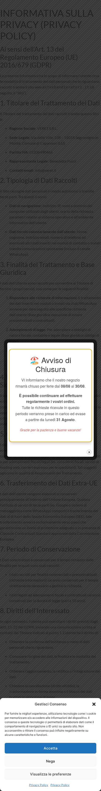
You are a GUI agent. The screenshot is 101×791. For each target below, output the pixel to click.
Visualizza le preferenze (50, 774)
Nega (50, 761)
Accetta (51, 748)
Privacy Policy (38, 785)
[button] (94, 704)
